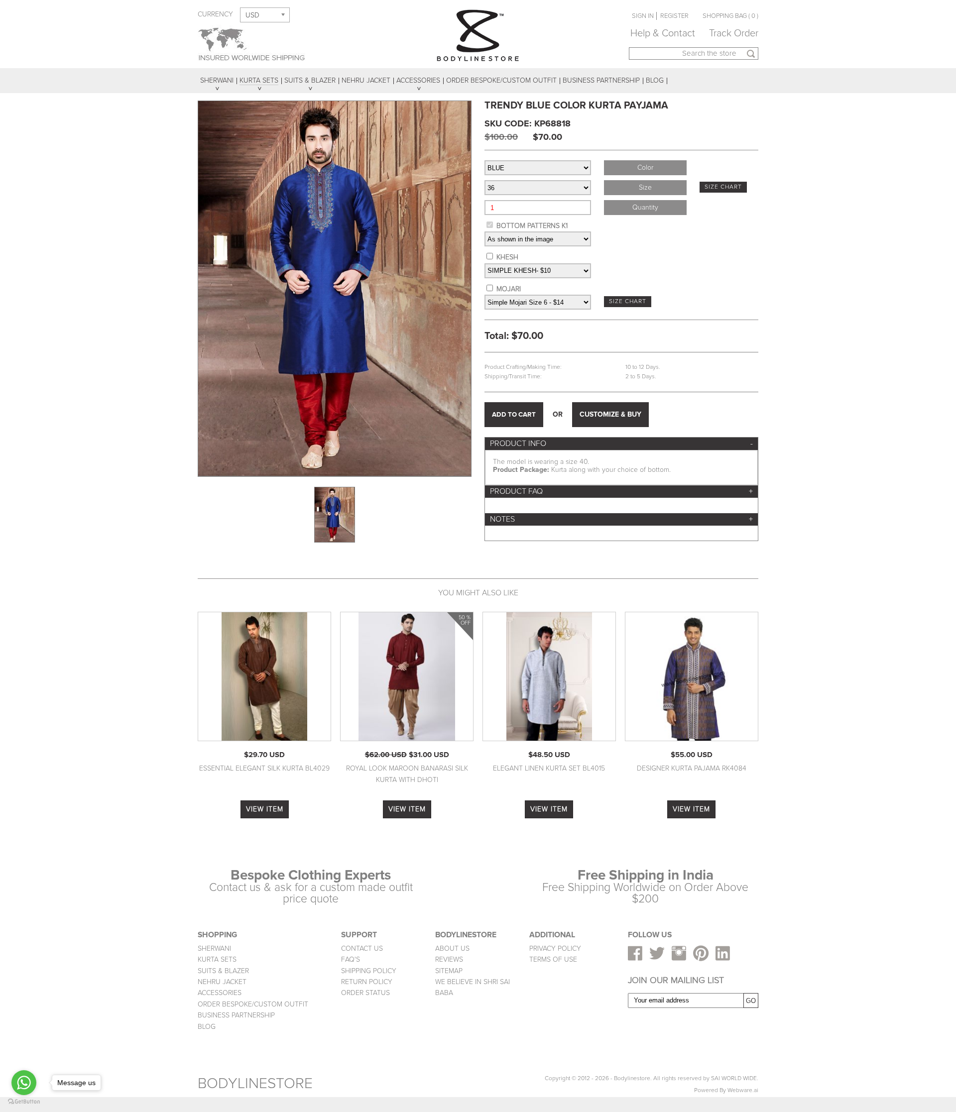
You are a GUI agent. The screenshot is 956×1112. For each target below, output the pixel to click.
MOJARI (508, 289)
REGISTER (674, 16)
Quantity (645, 207)
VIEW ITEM (264, 809)
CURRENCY (215, 14)
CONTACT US (362, 948)
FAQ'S (350, 959)
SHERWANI (214, 948)
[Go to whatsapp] (23, 1082)
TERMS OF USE (553, 959)
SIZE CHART (723, 187)
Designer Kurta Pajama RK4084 (691, 768)
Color (645, 167)
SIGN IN (643, 16)
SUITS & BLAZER (223, 971)
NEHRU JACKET (222, 982)
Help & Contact (662, 33)
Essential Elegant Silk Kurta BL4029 (264, 768)
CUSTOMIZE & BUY (610, 414)
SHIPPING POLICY (368, 971)
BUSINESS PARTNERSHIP (236, 1015)
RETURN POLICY (366, 982)
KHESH (507, 257)
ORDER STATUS (365, 993)
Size (645, 187)
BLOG (207, 1026)
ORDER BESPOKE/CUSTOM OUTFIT (253, 1004)
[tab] (621, 444)
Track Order (733, 33)
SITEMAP (449, 971)
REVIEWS (449, 959)
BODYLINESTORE (255, 1083)
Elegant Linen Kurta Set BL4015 (549, 768)
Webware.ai (742, 1090)
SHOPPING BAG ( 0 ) (730, 16)
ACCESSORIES (219, 993)
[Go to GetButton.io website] (24, 1102)
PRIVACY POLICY (555, 948)
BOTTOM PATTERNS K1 (532, 226)
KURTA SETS (217, 959)
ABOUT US (452, 948)
